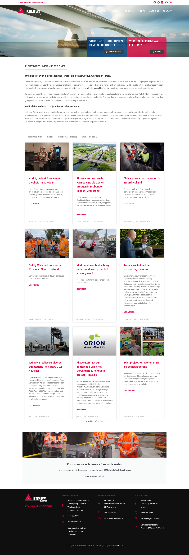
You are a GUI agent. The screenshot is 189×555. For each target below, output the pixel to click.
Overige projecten (89, 137)
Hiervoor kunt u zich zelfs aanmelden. (88, 88)
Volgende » (98, 421)
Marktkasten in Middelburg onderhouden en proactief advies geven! (92, 269)
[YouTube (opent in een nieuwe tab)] (166, 2)
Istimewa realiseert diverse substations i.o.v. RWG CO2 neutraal (45, 366)
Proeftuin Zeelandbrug (67, 137)
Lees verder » (34, 204)
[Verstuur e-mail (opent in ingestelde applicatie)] (170, 2)
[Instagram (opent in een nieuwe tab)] (158, 2)
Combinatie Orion (35, 137)
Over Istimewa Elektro (94, 476)
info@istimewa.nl (38, 2)
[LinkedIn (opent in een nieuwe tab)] (162, 2)
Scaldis (50, 137)
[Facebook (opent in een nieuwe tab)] (155, 2)
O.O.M (120, 545)
